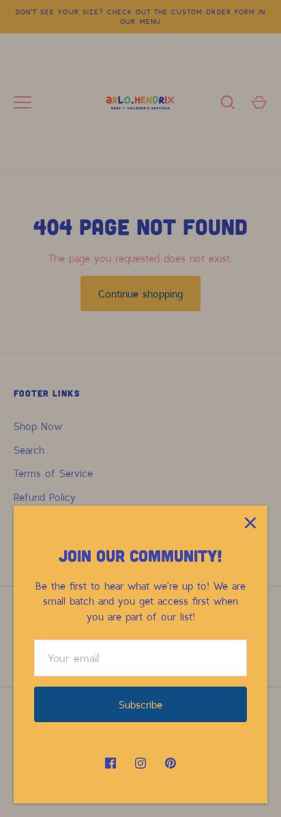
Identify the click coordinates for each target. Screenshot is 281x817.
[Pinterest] (171, 763)
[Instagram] (140, 763)
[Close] (250, 523)
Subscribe (140, 704)
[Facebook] (110, 763)
